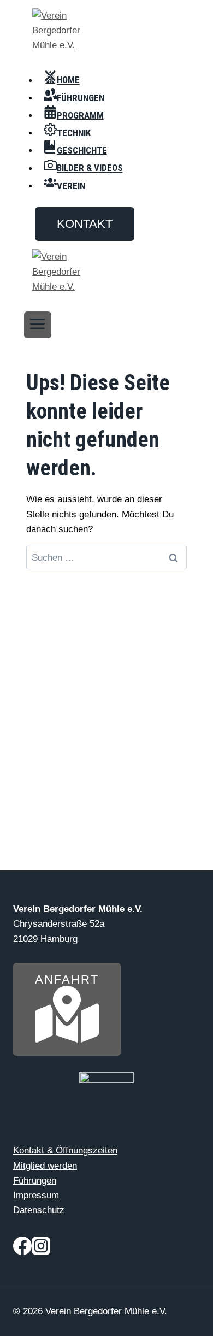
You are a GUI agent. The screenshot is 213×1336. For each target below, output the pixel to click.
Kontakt (85, 224)
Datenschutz (38, 1210)
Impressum (36, 1195)
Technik (74, 132)
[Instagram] (41, 1248)
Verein (71, 185)
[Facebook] (22, 1248)
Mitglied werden (45, 1166)
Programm (80, 115)
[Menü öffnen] (37, 324)
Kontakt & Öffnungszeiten (65, 1150)
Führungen (80, 97)
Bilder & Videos (90, 168)
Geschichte (82, 150)
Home (68, 80)
